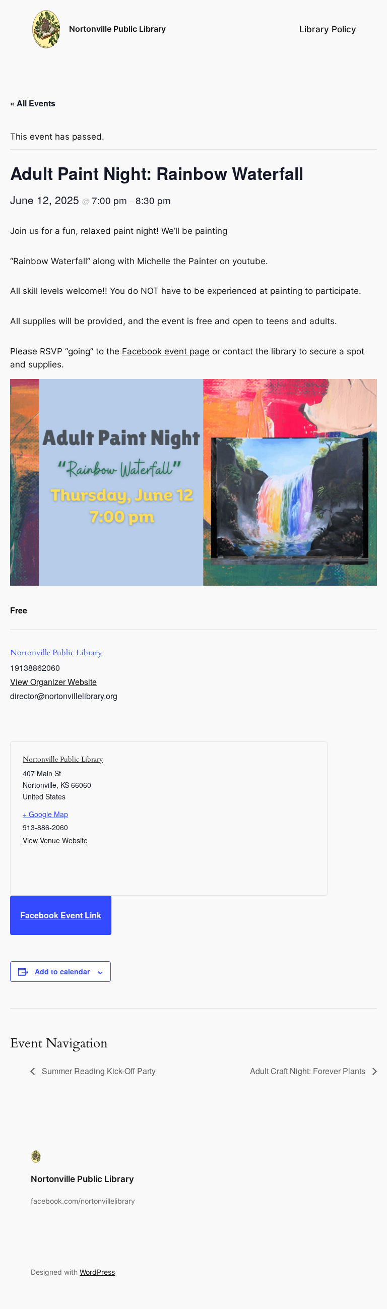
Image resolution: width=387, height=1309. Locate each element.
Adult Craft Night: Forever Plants (308, 1071)
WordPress (97, 1272)
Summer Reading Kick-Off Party (98, 1071)
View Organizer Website (53, 682)
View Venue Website (55, 840)
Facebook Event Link (60, 915)
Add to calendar (62, 971)
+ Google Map (45, 814)
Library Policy (327, 29)
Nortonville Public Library (117, 29)
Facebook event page (166, 351)
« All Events (32, 103)
